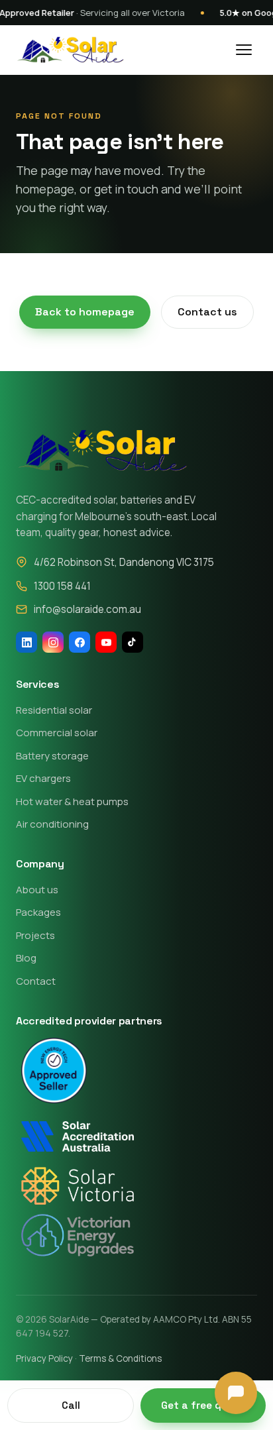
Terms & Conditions (120, 1358)
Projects (35, 935)
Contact (36, 981)
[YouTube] (106, 642)
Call (71, 1405)
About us (37, 890)
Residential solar (54, 710)
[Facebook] (79, 642)
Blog (26, 958)
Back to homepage (85, 312)
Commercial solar (56, 733)
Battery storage (52, 756)
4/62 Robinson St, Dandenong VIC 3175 (124, 562)
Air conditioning (52, 824)
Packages (38, 912)
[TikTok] (132, 642)
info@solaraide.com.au (87, 609)
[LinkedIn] (26, 642)
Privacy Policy (44, 1358)
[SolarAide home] (70, 50)
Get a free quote (203, 1405)
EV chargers (43, 778)
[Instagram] (53, 642)
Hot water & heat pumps (72, 801)
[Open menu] (244, 49)
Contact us (207, 312)
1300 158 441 (62, 586)
